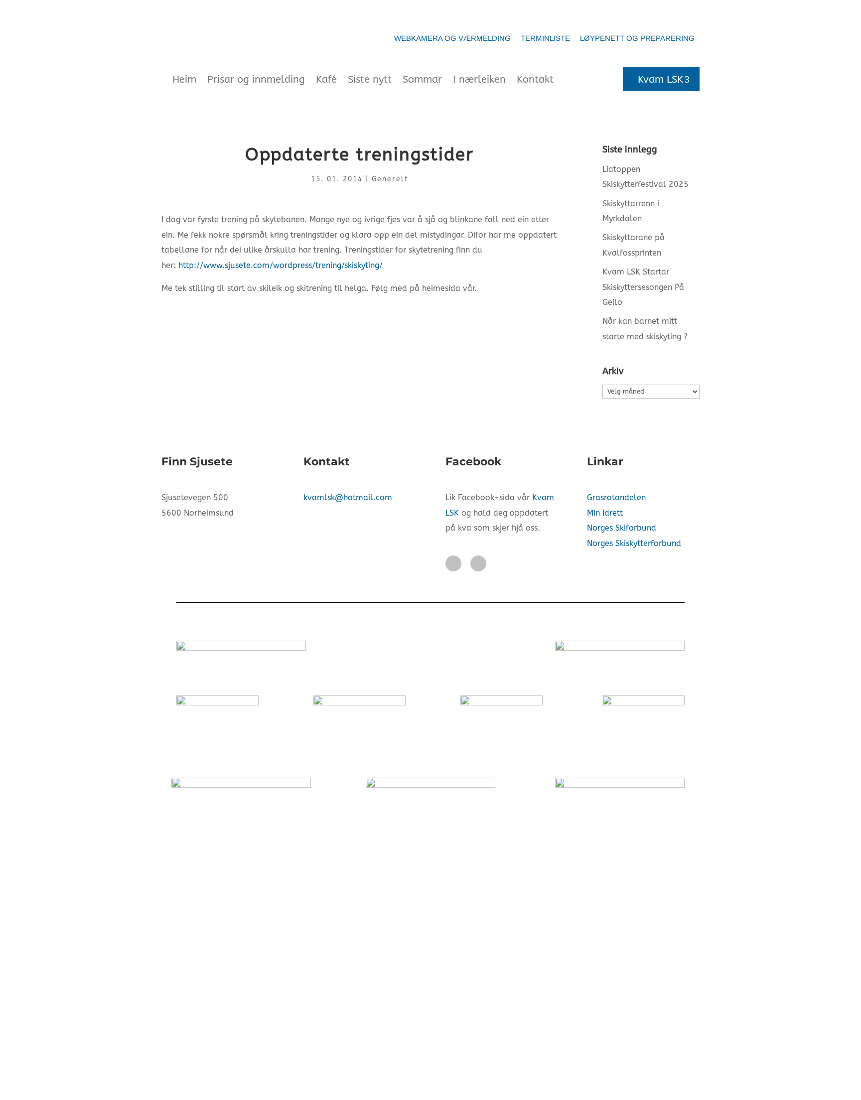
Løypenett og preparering (637, 38)
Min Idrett (605, 513)
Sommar (422, 79)
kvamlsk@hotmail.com (347, 497)
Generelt (390, 179)
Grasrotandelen (616, 497)
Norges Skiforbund (621, 528)
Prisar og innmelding (256, 79)
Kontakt (535, 79)
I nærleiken (479, 79)
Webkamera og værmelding (452, 38)
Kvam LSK (660, 79)
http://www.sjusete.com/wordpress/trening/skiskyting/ (280, 265)
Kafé (326, 79)
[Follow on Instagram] (478, 563)
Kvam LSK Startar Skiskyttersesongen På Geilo (643, 287)
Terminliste (545, 38)
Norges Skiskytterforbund (634, 543)
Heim (184, 79)
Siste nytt (370, 79)
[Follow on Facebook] (453, 563)
